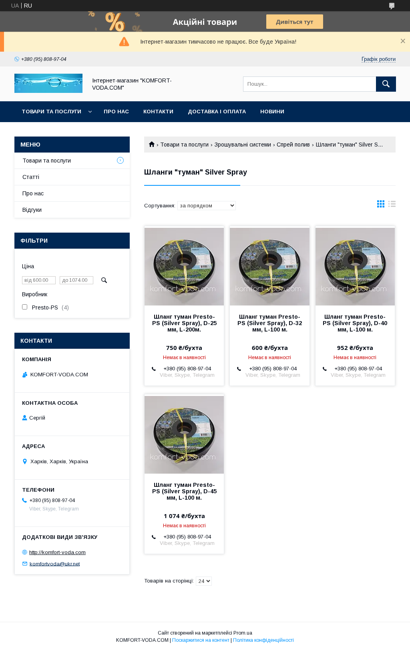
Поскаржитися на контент (200, 640)
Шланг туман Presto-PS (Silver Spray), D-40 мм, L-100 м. (355, 323)
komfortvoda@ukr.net (55, 564)
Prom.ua (242, 633)
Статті (30, 177)
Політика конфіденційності (263, 640)
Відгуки (32, 210)
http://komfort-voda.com (57, 552)
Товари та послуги (51, 111)
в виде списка (392, 205)
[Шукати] (386, 84)
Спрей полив (293, 144)
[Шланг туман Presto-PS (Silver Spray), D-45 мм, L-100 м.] (184, 434)
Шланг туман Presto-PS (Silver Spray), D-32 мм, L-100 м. (269, 323)
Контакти (158, 111)
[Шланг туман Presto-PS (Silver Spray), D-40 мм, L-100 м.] (355, 266)
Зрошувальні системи (243, 144)
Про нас (116, 111)
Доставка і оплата (217, 111)
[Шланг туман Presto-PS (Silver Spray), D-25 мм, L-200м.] (184, 266)
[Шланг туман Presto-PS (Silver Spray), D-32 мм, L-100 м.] (269, 266)
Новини (272, 111)
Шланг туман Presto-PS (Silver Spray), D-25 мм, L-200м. (184, 323)
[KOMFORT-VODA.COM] (48, 91)
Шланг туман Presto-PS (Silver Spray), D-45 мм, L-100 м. (184, 491)
